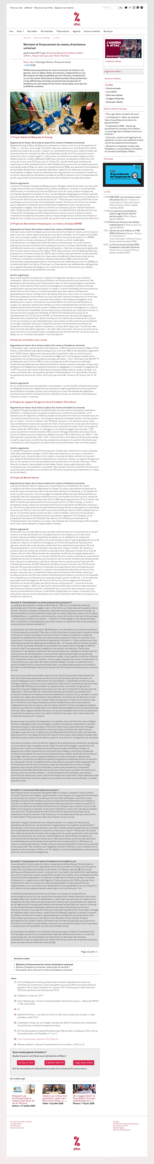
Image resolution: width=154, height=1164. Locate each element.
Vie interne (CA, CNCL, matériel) (21, 1122)
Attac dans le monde (17, 1128)
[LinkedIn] (29, 65)
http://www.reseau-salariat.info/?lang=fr (37, 1039)
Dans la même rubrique (115, 109)
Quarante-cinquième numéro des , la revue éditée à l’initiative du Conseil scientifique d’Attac (123, 149)
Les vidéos (111, 92)
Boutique (108, 31)
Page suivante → (89, 952)
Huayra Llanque (40, 56)
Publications (63, 31)
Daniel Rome (69, 53)
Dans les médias (114, 95)
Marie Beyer (130, 216)
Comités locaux (15, 1126)
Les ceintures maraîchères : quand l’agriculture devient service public (123, 214)
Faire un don (16, 8)
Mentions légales (118, 1128)
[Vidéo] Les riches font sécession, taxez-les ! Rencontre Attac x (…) (54, 1098)
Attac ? (20, 31)
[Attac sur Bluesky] (126, 7)
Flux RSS (116, 1122)
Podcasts (108, 159)
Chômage (40, 62)
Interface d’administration (122, 1130)
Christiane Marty (54, 53)
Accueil (27, 38)
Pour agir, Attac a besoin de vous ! (122, 114)
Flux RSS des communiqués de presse (126, 1124)
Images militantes (115, 99)
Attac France (116, 250)
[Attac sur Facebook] (130, 7)
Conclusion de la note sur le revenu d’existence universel (44, 970)
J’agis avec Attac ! (113, 71)
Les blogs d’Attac (16, 1124)
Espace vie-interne (64, 8)
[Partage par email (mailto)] (25, 65)
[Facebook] (27, 65)
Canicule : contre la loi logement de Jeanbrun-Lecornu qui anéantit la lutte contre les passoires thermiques (124, 140)
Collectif (128, 250)
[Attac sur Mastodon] (138, 7)
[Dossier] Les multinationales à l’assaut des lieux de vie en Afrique (23, 1099)
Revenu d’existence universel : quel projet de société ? (43, 967)
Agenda (76, 31)
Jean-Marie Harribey (59, 56)
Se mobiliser (47, 31)
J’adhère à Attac (113, 61)
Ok (120, 7)
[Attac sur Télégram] (142, 7)
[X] (34, 65)
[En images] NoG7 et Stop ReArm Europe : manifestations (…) (84, 1098)
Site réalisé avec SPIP (120, 1126)
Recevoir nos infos (43, 8)
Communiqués (113, 88)
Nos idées (32, 31)
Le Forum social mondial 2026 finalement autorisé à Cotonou (124, 247)
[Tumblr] (32, 65)
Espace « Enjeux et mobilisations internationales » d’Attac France (124, 202)
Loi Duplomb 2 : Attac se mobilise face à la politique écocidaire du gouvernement (122, 120)
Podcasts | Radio (114, 102)
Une (11, 31)
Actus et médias (92, 31)
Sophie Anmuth (134, 225)
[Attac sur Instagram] (134, 7)
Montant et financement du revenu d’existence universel (44, 965)
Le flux (56, 38)
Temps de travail (62, 62)
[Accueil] (77, 19)
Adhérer (29, 8)
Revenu (49, 62)
